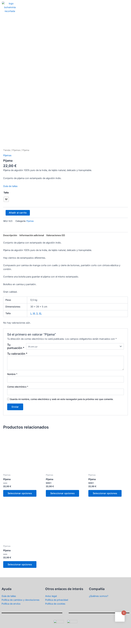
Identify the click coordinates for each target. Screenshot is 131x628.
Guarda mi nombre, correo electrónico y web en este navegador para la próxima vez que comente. (61, 399)
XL (40, 313)
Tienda (6, 150)
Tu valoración (17, 353)
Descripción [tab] (10, 235)
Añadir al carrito (18, 212)
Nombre (12, 374)
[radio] (6, 199)
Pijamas (16, 150)
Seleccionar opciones (20, 493)
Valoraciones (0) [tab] (55, 235)
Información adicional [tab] (31, 235)
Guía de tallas (10, 186)
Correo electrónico (17, 386)
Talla (6, 192)
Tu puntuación (15, 346)
